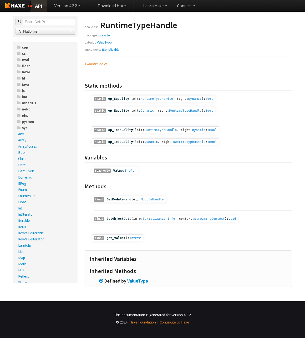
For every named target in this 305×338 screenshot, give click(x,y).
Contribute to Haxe (174, 322)
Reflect (23, 276)
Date (22, 165)
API (38, 6)
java (25, 84)
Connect (185, 5)
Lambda (24, 245)
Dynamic (25, 177)
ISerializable (111, 49)
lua (24, 96)
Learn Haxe (154, 5)
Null (21, 270)
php (25, 115)
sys (25, 127)
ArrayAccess (27, 146)
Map (21, 257)
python (28, 121)
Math (22, 264)
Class (22, 158)
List (21, 251)
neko (26, 109)
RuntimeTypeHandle (157, 98)
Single (22, 282)
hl (23, 78)
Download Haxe (112, 5)
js (23, 90)
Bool (21, 152)
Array (22, 140)
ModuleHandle (152, 199)
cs (24, 53)
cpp (25, 47)
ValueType (104, 42)
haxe (26, 72)
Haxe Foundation (142, 322)
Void (232, 218)
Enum (22, 189)
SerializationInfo (159, 218)
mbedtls (29, 103)
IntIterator (26, 214)
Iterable (24, 220)
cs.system (105, 35)
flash (26, 66)
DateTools (26, 171)
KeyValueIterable (31, 233)
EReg (22, 183)
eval (25, 59)
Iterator (24, 226)
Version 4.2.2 (66, 5)
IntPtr (130, 170)
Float (22, 202)
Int (20, 208)
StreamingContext (209, 218)
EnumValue (26, 196)
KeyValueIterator (31, 239)
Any (21, 134)
